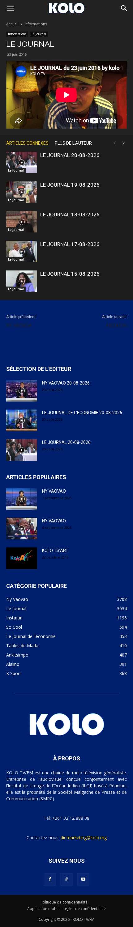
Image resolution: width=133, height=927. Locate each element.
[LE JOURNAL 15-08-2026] (21, 281)
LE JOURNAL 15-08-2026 (70, 274)
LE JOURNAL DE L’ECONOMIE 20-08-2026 (82, 412)
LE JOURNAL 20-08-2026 (70, 155)
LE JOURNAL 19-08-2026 (70, 185)
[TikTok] (66, 879)
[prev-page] (114, 143)
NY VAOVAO (54, 491)
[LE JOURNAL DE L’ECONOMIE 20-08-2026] (21, 420)
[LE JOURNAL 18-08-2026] (21, 221)
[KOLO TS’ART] (21, 558)
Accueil (12, 24)
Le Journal (39, 34)
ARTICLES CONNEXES (27, 143)
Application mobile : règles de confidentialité (66, 908)
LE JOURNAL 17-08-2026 (70, 244)
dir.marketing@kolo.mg (84, 837)
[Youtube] (83, 879)
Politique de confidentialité (64, 902)
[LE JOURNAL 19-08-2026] (21, 192)
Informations (35, 24)
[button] (10, 8)
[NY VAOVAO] (21, 499)
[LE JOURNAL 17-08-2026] (21, 251)
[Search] (124, 8)
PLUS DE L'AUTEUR (73, 143)
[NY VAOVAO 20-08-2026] (21, 391)
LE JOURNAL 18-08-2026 (70, 214)
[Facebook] (50, 879)
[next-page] (124, 143)
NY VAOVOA (19, 325)
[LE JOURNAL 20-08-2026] (21, 162)
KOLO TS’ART (55, 550)
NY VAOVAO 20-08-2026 (66, 383)
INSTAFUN (116, 325)
